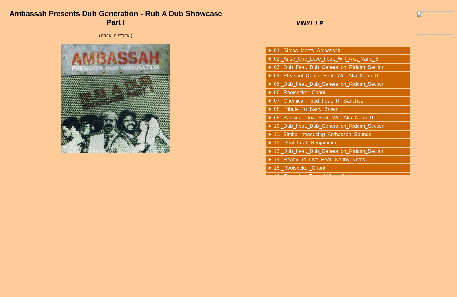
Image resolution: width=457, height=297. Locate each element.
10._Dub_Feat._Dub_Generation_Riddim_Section (329, 126)
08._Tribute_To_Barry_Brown (306, 109)
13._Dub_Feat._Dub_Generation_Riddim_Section (329, 151)
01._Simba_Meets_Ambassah (307, 50)
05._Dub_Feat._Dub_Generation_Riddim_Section (329, 84)
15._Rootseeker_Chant (299, 168)
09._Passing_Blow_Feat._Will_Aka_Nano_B (323, 117)
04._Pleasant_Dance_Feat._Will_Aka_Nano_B (326, 75)
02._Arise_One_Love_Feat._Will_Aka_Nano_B (326, 59)
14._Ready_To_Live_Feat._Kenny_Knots (319, 159)
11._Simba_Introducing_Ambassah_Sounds (322, 134)
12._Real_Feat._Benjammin (305, 142)
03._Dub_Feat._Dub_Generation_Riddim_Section (329, 67)
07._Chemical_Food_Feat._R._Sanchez (318, 100)
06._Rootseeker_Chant (299, 92)
